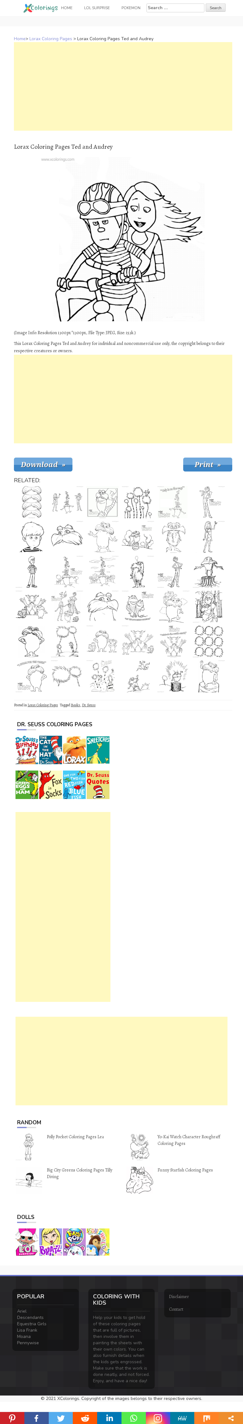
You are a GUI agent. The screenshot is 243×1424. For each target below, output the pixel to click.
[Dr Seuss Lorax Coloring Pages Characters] (102, 571)
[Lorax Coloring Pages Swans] (173, 641)
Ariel (22, 1311)
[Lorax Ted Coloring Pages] (31, 537)
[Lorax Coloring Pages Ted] (31, 571)
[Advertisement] (123, 86)
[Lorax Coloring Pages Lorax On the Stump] (208, 571)
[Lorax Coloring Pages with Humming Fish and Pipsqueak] (102, 641)
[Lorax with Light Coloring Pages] (173, 676)
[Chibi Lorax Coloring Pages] (173, 537)
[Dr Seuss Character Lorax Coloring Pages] (102, 606)
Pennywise (28, 1343)
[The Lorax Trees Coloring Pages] (67, 676)
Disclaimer (179, 1297)
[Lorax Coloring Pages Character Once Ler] (208, 502)
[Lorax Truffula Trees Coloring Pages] (208, 641)
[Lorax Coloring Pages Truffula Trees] (67, 641)
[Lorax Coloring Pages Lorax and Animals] (67, 571)
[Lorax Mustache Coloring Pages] (31, 502)
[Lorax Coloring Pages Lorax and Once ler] (208, 606)
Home (20, 39)
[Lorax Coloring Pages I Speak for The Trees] (31, 676)
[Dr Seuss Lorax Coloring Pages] (138, 571)
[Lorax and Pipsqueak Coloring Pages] (173, 606)
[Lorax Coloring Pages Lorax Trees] (138, 502)
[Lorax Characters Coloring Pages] (67, 606)
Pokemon (131, 7)
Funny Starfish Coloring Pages (185, 1170)
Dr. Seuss (89, 705)
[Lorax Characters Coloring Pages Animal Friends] (173, 502)
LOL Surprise (97, 7)
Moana (24, 1336)
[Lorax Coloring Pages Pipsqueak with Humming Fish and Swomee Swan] (138, 641)
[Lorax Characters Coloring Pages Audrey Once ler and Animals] (67, 502)
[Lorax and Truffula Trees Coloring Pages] (138, 537)
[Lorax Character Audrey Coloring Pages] (208, 537)
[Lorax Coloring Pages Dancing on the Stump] (208, 676)
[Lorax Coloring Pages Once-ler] (173, 571)
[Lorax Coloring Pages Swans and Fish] (31, 606)
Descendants (30, 1318)
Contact (176, 1309)
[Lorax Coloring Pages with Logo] (31, 641)
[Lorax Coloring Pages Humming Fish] (138, 606)
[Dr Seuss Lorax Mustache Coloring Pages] (67, 537)
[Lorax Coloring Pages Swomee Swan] (138, 676)
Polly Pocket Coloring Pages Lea (75, 1137)
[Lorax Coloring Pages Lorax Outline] (102, 502)
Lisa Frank (27, 1330)
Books (75, 705)
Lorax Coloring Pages (50, 39)
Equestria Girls (32, 1324)
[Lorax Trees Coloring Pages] (102, 676)
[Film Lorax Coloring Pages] (102, 537)
